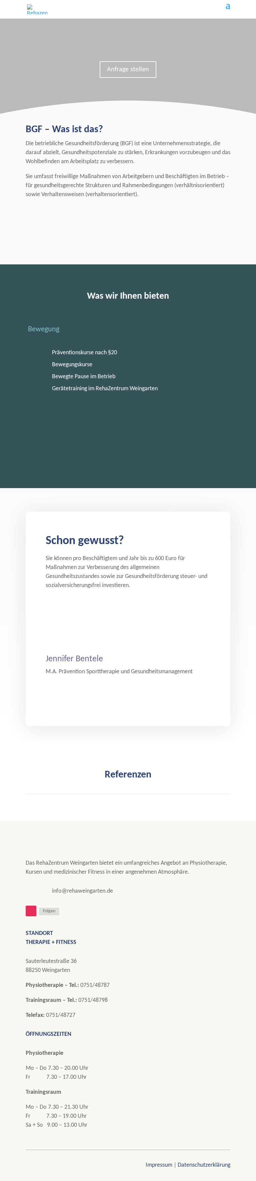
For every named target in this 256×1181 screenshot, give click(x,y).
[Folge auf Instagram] (31, 911)
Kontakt (49, 218)
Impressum (160, 1165)
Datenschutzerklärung (204, 1165)
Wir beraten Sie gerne (128, 609)
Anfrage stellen (128, 69)
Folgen (49, 911)
